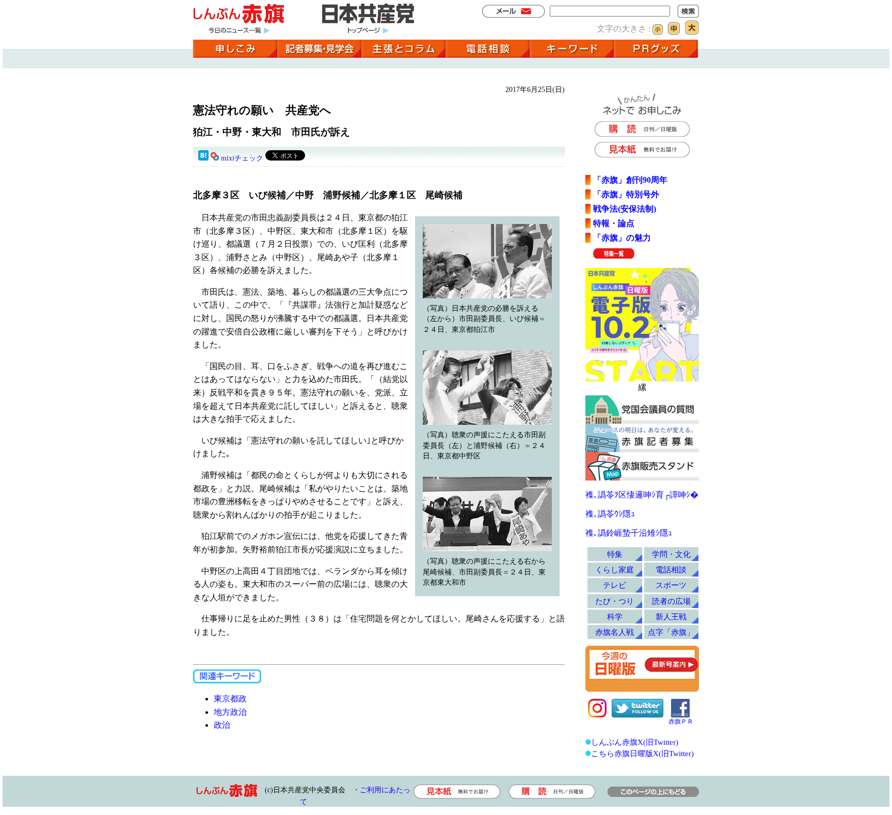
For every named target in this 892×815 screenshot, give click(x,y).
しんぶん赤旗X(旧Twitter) (634, 742)
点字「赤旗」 (671, 632)
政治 (222, 725)
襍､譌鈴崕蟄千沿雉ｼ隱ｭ (628, 533)
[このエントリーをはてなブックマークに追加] (203, 158)
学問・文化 (671, 554)
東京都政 (230, 698)
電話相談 (671, 569)
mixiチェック (242, 158)
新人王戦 (671, 616)
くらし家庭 (614, 569)
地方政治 (230, 712)
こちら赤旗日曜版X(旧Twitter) (642, 753)
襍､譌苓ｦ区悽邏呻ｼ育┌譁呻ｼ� (641, 494)
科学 (615, 616)
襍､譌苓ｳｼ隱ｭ (610, 513)
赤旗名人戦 (614, 632)
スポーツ (671, 585)
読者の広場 (671, 601)
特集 (615, 554)
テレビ (614, 585)
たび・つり (614, 601)
